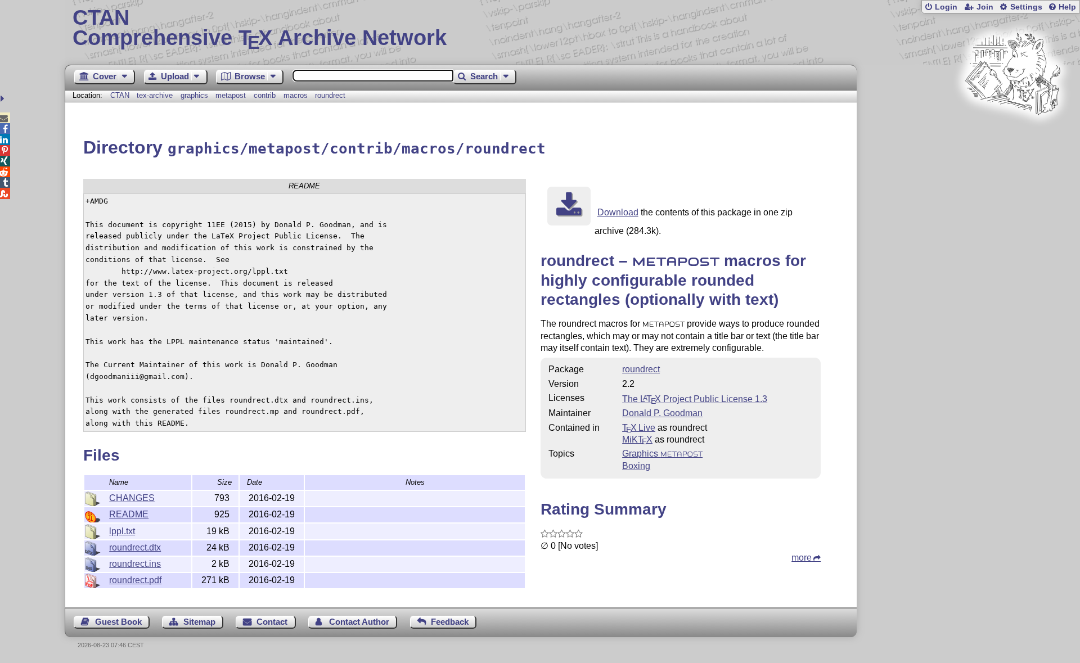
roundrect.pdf (135, 580)
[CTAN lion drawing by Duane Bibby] (1013, 136)
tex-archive (155, 95)
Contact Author (359, 621)
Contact (271, 621)
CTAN (119, 95)
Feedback (450, 621)
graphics (194, 95)
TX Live (638, 427)
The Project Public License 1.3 (694, 399)
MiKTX (637, 439)
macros (296, 95)
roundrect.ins (135, 564)
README (128, 514)
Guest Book (118, 621)
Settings (1026, 7)
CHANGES (132, 498)
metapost (230, 95)
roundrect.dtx (135, 547)
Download (617, 212)
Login (946, 7)
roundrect (330, 95)
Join (984, 7)
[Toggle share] (4, 98)
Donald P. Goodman (662, 413)
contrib (265, 95)
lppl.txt (122, 531)
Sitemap (199, 621)
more (801, 557)
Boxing (636, 466)
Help (1067, 7)
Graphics (662, 453)
